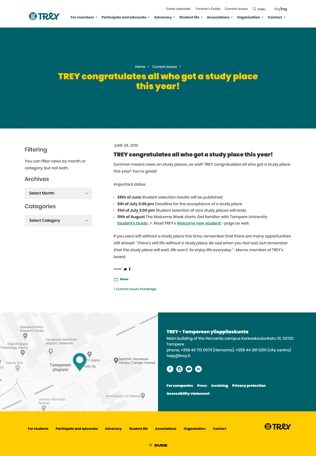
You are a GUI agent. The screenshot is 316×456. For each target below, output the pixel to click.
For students (38, 429)
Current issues (236, 9)
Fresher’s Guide (208, 9)
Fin (277, 9)
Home (140, 67)
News (124, 279)
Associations (218, 17)
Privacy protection (248, 386)
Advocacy (163, 17)
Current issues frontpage (135, 289)
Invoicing (219, 386)
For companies (180, 386)
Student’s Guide (132, 223)
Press (202, 386)
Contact (275, 17)
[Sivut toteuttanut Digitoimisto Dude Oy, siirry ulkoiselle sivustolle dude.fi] (158, 446)
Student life (189, 17)
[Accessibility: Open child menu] (96, 17)
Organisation (248, 17)
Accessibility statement (188, 394)
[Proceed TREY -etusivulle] (278, 429)
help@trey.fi (178, 356)
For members (82, 17)
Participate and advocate (124, 17)
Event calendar (178, 9)
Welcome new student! (199, 223)
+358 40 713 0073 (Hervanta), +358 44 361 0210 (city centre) (236, 350)
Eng (284, 9)
